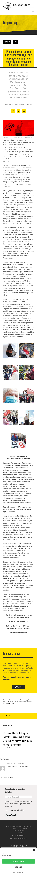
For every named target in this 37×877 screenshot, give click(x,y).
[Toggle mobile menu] (33, 11)
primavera (29, 701)
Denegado (18, 866)
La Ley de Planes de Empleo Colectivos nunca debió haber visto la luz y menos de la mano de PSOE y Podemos (17, 739)
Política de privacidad (16, 810)
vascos (13, 703)
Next (15, 41)
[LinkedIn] (23, 846)
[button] (34, 850)
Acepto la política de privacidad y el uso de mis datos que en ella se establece (18, 803)
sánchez (8, 703)
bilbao (10, 700)
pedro (16, 701)
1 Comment (29, 104)
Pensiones (21, 104)
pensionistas (22, 701)
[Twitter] (14, 846)
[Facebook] (11, 846)
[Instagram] (17, 846)
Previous (7, 41)
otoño (9, 701)
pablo (13, 701)
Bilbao (16, 104)
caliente (15, 700)
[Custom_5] (26, 846)
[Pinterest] (20, 846)
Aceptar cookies (18, 861)
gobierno (29, 700)
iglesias (5, 701)
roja (4, 703)
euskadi (24, 700)
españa (20, 700)
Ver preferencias (18, 872)
